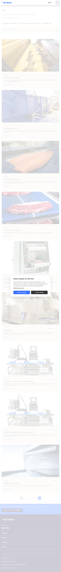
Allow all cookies (21, 292)
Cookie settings (39, 292)
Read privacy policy (18, 288)
